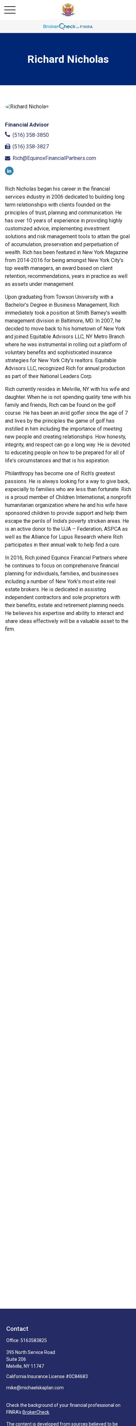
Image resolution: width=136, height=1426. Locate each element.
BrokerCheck (35, 1412)
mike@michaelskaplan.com (35, 1387)
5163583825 (33, 1340)
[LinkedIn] (9, 171)
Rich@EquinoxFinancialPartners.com (54, 158)
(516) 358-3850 (31, 135)
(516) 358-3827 (31, 146)
